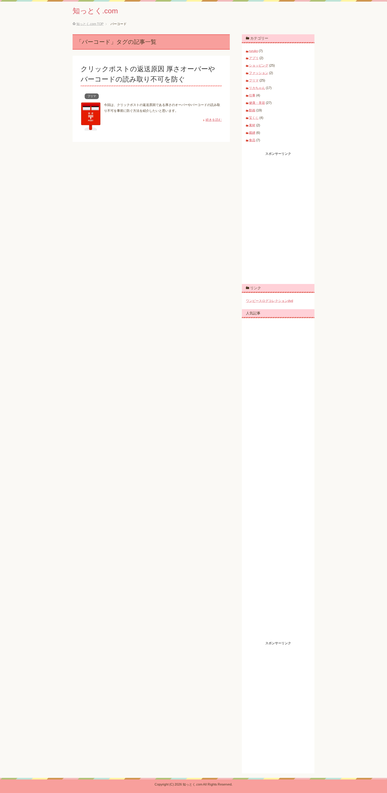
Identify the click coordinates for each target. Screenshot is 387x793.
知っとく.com (95, 11)
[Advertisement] (276, 216)
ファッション (258, 73)
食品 (252, 140)
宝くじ (254, 117)
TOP (90, 24)
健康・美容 (257, 103)
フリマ (91, 96)
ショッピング (258, 65)
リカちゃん (257, 88)
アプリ (254, 58)
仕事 (252, 95)
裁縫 (252, 132)
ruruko (253, 51)
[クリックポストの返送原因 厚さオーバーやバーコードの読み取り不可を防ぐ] (91, 127)
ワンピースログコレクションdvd (269, 301)
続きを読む (214, 120)
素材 (252, 125)
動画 (252, 110)
